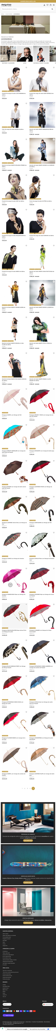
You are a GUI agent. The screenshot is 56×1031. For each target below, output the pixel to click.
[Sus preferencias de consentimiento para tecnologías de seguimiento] (2, 1028)
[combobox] (27, 513)
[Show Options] (41, 513)
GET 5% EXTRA (28, 523)
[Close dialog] (42, 502)
